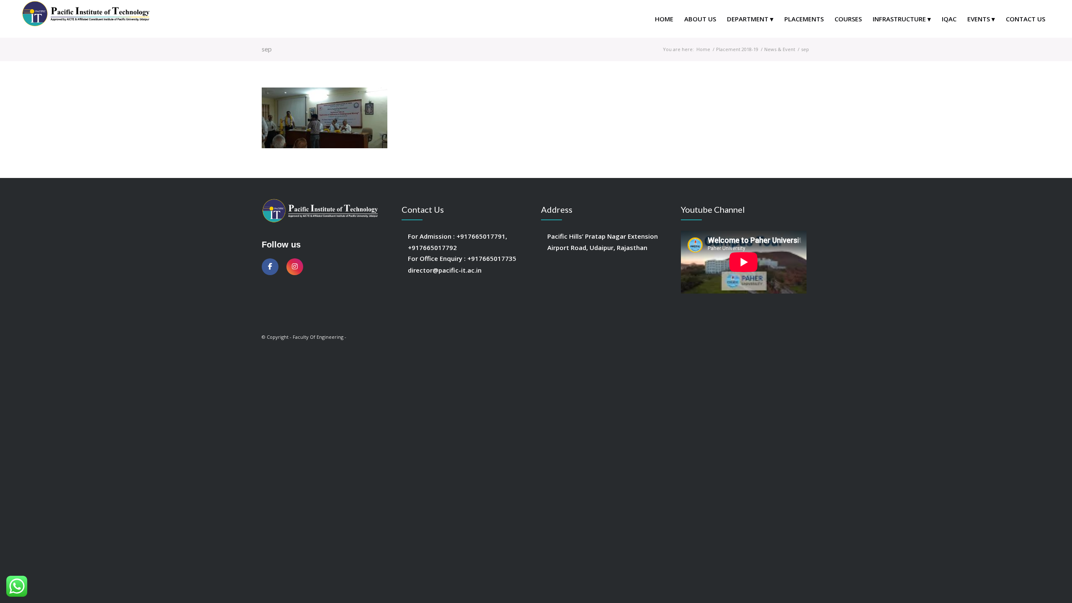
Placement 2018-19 (737, 49)
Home (703, 49)
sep (267, 49)
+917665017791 (480, 236)
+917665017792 (432, 247)
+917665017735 (491, 258)
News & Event (779, 49)
